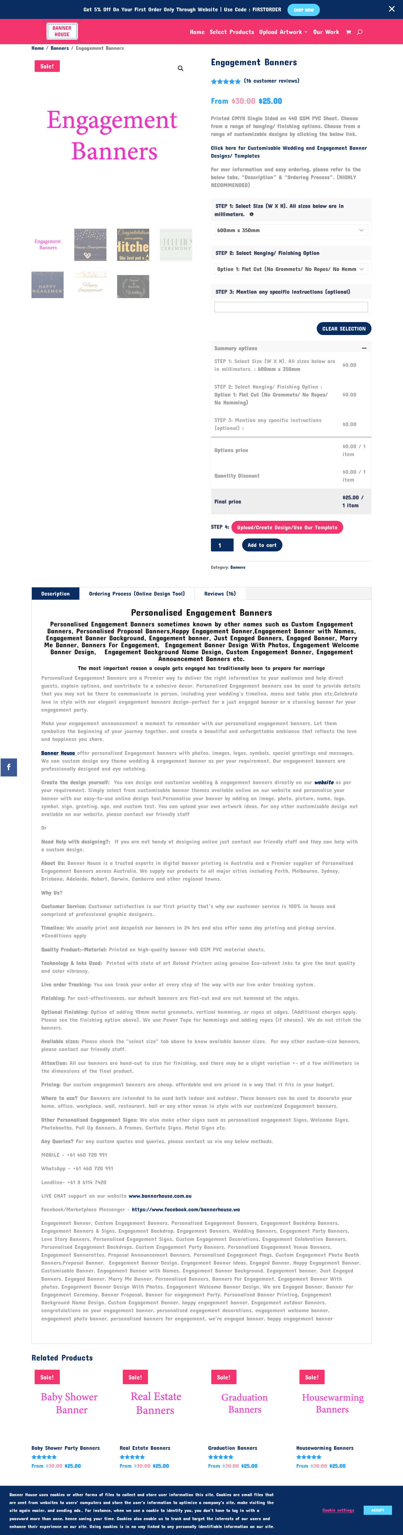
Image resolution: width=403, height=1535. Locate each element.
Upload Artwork (280, 32)
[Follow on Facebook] (9, 767)
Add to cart (262, 544)
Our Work (326, 32)
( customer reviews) (272, 80)
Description (55, 593)
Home (197, 32)
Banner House (58, 752)
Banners (60, 48)
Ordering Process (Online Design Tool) (137, 593)
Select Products (232, 32)
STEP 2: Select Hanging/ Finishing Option (268, 252)
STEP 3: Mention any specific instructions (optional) (283, 291)
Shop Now (304, 10)
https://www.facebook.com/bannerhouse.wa (186, 1209)
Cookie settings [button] (338, 1510)
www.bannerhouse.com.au (160, 1195)
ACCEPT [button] (378, 1510)
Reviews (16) (220, 593)
